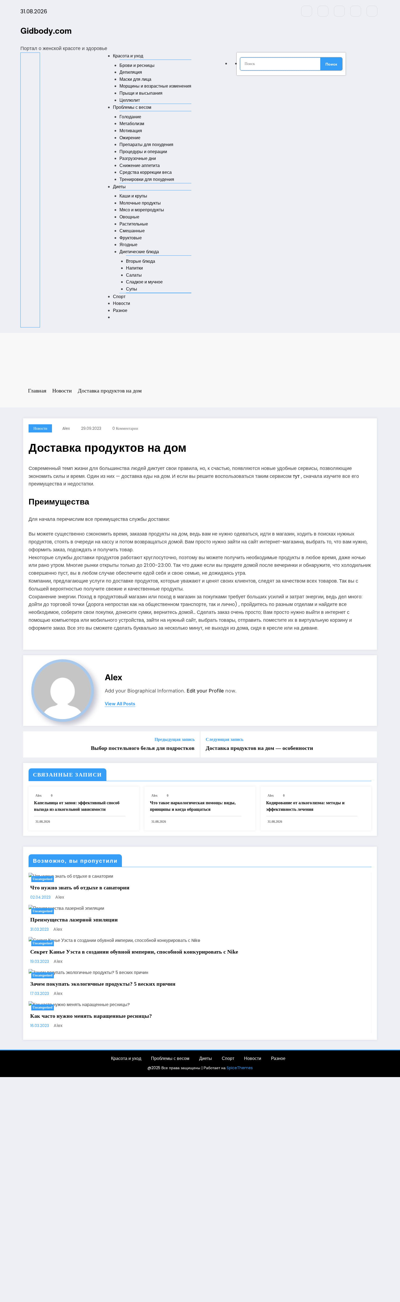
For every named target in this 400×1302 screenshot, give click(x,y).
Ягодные (128, 245)
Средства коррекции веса (145, 172)
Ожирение (129, 138)
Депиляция (130, 72)
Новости (121, 303)
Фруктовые (130, 238)
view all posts (120, 703)
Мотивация (130, 131)
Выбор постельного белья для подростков (143, 748)
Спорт (119, 296)
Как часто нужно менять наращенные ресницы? (91, 1016)
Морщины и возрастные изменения (155, 86)
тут (296, 476)
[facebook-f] (306, 11)
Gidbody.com (46, 30)
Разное (120, 310)
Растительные (133, 224)
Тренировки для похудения (146, 179)
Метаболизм (131, 123)
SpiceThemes (240, 1068)
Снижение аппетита (139, 165)
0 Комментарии (125, 428)
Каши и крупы (133, 196)
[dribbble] (339, 11)
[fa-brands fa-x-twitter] (323, 11)
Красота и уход (128, 56)
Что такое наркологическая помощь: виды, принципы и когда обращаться (193, 806)
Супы (131, 289)
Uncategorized (43, 879)
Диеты (119, 187)
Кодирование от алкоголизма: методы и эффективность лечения (305, 806)
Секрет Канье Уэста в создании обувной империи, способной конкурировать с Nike (134, 952)
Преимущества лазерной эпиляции (74, 920)
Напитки (134, 268)
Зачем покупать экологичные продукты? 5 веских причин (103, 984)
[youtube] (372, 11)
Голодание (130, 117)
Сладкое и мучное (144, 282)
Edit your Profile (205, 691)
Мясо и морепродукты (141, 210)
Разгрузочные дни (137, 158)
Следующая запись (224, 739)
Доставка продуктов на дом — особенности (259, 748)
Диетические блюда (139, 252)
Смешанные (132, 231)
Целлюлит (129, 100)
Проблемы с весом (132, 107)
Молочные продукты (140, 203)
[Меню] (30, 189)
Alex (66, 428)
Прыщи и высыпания (140, 93)
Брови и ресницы (137, 65)
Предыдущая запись (175, 739)
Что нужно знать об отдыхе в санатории (80, 887)
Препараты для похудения (146, 144)
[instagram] (355, 11)
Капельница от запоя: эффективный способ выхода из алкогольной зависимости (76, 806)
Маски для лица (135, 79)
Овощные (129, 217)
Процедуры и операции (143, 152)
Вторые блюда (140, 261)
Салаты (134, 275)
